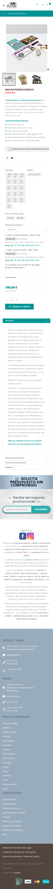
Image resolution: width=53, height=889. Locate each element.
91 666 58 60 (11, 663)
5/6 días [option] (10, 218)
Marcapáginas (8, 741)
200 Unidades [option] (10, 175)
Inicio (3, 13)
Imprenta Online (9, 804)
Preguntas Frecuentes (12, 825)
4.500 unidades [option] (10, 194)
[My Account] (43, 4)
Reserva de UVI (9, 758)
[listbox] (15, 191)
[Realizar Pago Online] (19, 881)
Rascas (5, 771)
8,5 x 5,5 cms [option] (34, 174)
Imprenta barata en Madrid (14, 812)
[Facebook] (22, 536)
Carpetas (6, 749)
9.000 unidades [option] (22, 200)
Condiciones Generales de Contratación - (20, 852)
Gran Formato (9, 754)
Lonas (5, 780)
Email (12, 158)
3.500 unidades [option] (16, 187)
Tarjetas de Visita (10, 784)
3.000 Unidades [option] (10, 187)
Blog (4, 834)
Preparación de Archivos (13, 830)
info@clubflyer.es (13, 655)
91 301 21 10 (11, 660)
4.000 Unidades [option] (22, 187)
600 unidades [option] (22, 175)
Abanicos (6, 727)
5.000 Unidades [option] (16, 194)
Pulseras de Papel (10, 723)
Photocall (7, 775)
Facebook (7, 158)
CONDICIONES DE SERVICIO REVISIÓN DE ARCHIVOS (30, 149)
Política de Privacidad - (12, 847)
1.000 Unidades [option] (10, 181)
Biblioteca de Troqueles (13, 821)
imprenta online (31, 559)
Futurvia (17, 872)
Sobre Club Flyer (9, 799)
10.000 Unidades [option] (10, 206)
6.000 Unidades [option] (22, 194)
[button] (48, 69)
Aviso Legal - (27, 847)
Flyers (5, 788)
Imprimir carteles (10, 732)
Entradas (6, 736)
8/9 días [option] (20, 218)
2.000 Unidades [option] (16, 181)
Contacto (6, 817)
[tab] (26, 320)
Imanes (6, 767)
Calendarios (7, 745)
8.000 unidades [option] (16, 200)
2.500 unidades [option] (22, 181)
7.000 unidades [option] (10, 200)
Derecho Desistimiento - (13, 856)
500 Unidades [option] (16, 175)
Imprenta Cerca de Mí (12, 808)
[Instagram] (30, 536)
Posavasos (7, 762)
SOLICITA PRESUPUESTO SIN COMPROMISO (26, 482)
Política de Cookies (31, 856)
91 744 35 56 (11, 702)
